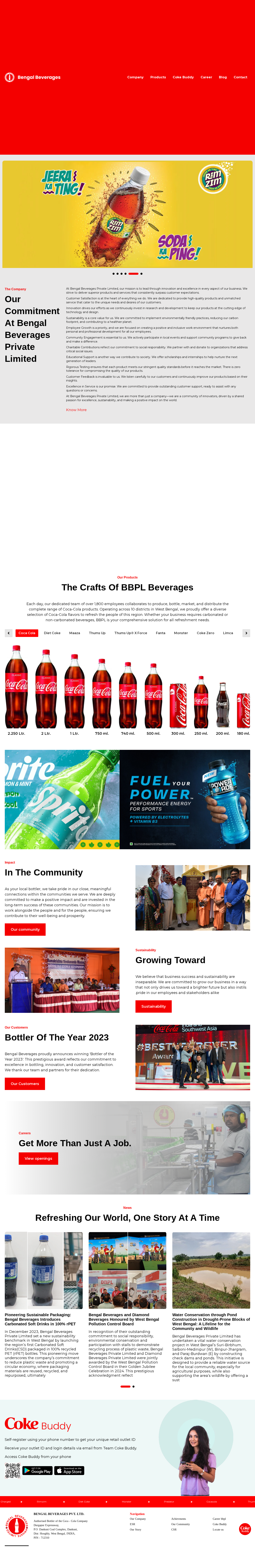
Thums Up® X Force (130, 633)
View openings (38, 1158)
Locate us (218, 1529)
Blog (223, 77)
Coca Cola (27, 633)
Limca (228, 633)
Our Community (180, 1524)
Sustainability (153, 1006)
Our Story (135, 1529)
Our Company (138, 1518)
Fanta (160, 633)
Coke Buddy (183, 77)
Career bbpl (219, 1518)
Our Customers (25, 1084)
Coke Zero (205, 633)
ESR (132, 1524)
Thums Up (97, 633)
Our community (25, 929)
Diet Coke (52, 633)
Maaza (74, 633)
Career (206, 77)
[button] (114, 274)
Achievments (178, 1518)
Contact (240, 77)
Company (135, 77)
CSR (174, 1529)
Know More (76, 410)
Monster (181, 633)
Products (158, 77)
